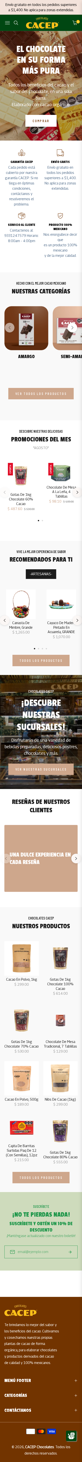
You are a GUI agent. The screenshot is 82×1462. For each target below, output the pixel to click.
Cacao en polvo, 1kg (21, 979)
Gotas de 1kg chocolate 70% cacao (21, 1044)
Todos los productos (41, 660)
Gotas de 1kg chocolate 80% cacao (60, 1154)
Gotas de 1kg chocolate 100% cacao (60, 984)
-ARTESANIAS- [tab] (41, 574)
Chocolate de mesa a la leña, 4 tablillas (61, 492)
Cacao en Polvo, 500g (21, 1099)
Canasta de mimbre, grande (21, 625)
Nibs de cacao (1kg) (60, 1099)
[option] (21, 489)
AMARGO (26, 356)
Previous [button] (6, 860)
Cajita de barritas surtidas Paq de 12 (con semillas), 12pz (21, 1150)
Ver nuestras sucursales (41, 769)
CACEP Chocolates (39, 1447)
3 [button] (42, 648)
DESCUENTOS (41, 529)
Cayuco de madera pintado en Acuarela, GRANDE (61, 627)
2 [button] (42, 520)
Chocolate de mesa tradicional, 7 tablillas (60, 1044)
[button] (72, 327)
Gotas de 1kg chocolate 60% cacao (21, 499)
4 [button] (46, 648)
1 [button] (38, 520)
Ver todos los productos (41, 393)
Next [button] (76, 860)
